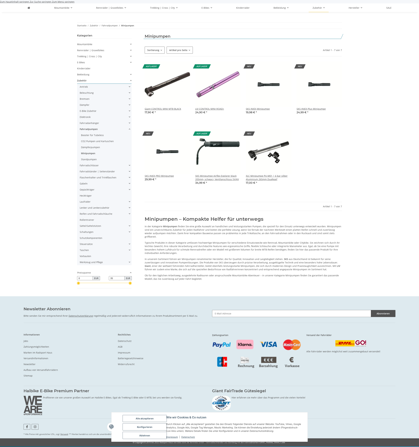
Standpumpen (89, 159)
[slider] (78, 283)
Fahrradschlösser (89, 165)
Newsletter (30, 364)
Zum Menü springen (63, 1)
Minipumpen (88, 153)
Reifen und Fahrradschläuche (96, 213)
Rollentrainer (87, 219)
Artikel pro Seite (178, 50)
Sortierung (153, 50)
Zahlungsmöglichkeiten (36, 346)
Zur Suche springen (41, 1)
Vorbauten (85, 256)
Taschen (84, 250)
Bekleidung (83, 74)
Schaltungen (86, 231)
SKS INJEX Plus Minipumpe (311, 108)
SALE (389, 7)
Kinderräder (84, 68)
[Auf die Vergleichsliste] (184, 67)
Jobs (26, 341)
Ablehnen (144, 435)
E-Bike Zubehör (88, 110)
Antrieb (84, 86)
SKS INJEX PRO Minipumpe (159, 175)
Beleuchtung (87, 92)
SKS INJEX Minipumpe (258, 108)
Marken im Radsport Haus (38, 352)
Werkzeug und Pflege (91, 262)
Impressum (172, 437)
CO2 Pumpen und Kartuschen (97, 141)
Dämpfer (84, 104)
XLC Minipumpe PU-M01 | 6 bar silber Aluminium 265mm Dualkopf (267, 177)
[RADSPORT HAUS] (29, 7)
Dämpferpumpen (90, 147)
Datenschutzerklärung (81, 315)
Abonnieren (383, 313)
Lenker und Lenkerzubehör (94, 207)
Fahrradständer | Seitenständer (97, 171)
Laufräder (85, 201)
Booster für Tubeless (92, 135)
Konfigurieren (144, 427)
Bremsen (85, 98)
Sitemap (28, 375)
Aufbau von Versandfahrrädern (41, 369)
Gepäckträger (87, 189)
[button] (167, 90)
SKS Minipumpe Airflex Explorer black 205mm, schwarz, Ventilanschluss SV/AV (217, 177)
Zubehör (82, 80)
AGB (120, 346)
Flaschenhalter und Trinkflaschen (98, 177)
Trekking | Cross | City (89, 56)
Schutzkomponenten (91, 238)
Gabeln (84, 183)
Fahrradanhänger (89, 123)
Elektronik (85, 117)
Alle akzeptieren (145, 418)
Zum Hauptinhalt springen (15, 1)
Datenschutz (188, 437)
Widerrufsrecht (126, 364)
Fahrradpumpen (89, 129)
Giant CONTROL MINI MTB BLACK (163, 108)
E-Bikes (81, 62)
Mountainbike (84, 44)
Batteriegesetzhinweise (130, 358)
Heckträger (86, 195)
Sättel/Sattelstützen (90, 225)
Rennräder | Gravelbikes (90, 50)
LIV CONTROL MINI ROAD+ (209, 108)
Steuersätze (86, 244)
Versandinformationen (36, 358)
